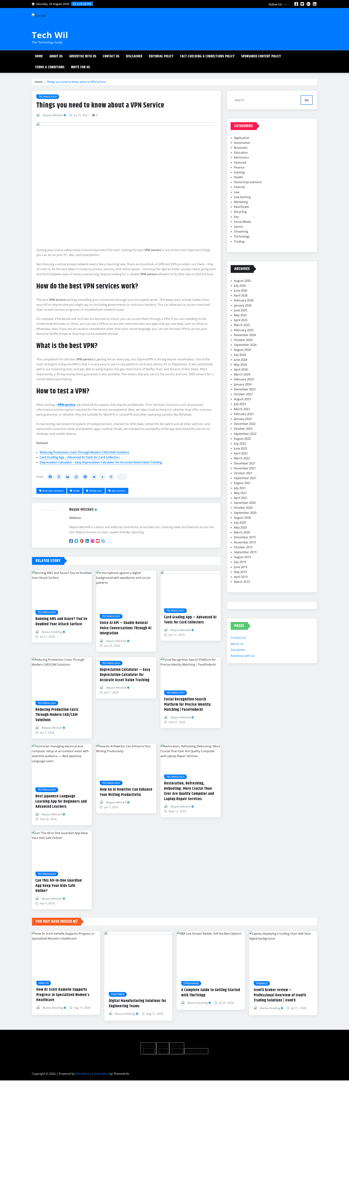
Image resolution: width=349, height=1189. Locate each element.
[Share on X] (58, 476)
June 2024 (240, 360)
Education (241, 153)
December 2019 (245, 537)
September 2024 (245, 345)
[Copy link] (122, 476)
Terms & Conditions (50, 67)
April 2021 (241, 498)
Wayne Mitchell (53, 115)
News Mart (101, 1074)
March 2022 (242, 458)
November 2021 (245, 468)
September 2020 (245, 513)
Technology (242, 236)
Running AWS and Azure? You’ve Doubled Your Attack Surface (61, 621)
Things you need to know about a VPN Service (76, 82)
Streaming (241, 231)
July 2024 (240, 355)
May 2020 (240, 527)
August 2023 (242, 399)
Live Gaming (242, 197)
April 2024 (241, 369)
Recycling (240, 212)
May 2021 (240, 493)
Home (39, 56)
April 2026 (241, 295)
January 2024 (243, 384)
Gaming (239, 172)
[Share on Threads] (111, 476)
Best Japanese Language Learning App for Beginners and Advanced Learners (61, 801)
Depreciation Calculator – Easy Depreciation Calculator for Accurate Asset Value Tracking (101, 462)
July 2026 (240, 286)
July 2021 (240, 488)
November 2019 (245, 542)
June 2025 (240, 310)
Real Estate (241, 207)
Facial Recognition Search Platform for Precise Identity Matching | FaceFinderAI (187, 704)
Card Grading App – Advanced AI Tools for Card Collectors (80, 457)
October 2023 (243, 394)
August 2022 (242, 439)
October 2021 (243, 473)
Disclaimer (134, 56)
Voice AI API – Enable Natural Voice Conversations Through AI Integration (125, 628)
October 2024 (243, 340)
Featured (240, 162)
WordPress (83, 1074)
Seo (236, 217)
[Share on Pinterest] (85, 476)
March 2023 (242, 409)
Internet (239, 187)
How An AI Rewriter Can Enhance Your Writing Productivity (126, 792)
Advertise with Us (82, 56)
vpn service (118, 490)
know (76, 490)
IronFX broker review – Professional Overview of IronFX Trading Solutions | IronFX (280, 995)
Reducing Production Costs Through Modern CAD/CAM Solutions (84, 452)
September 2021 (245, 478)
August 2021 (242, 483)
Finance (239, 167)
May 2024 (240, 365)
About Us (56, 56)
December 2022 (245, 424)
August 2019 (242, 557)
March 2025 (242, 325)
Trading (239, 241)
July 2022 (240, 444)
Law (236, 192)
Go (307, 100)
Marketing (241, 202)
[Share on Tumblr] (102, 476)
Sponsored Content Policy (261, 56)
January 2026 (243, 305)
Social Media (242, 222)
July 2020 (240, 523)
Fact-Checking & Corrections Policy (207, 56)
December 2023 (245, 389)
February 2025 (244, 330)
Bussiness (241, 148)
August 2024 (242, 350)
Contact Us (111, 56)
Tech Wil (50, 34)
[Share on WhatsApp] (76, 476)
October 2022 (243, 429)
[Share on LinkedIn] (67, 476)
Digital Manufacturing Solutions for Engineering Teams (137, 1003)
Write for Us (80, 67)
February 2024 (244, 379)
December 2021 (245, 463)
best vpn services (52, 490)
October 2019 (243, 547)
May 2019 (240, 572)
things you (95, 490)
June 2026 (240, 290)
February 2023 (244, 414)
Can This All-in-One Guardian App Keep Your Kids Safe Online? (58, 885)
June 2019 (240, 567)
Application (241, 138)
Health (238, 177)
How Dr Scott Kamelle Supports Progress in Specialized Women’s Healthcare (63, 995)
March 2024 (242, 374)
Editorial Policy (161, 56)
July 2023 (240, 404)
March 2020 (242, 532)
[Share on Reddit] (93, 476)
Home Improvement (248, 182)
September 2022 (245, 434)
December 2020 (245, 503)
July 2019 (240, 562)
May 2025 (240, 315)
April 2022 (241, 453)
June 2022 (240, 448)
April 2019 (241, 577)
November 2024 (245, 335)
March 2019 (242, 582)
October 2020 (243, 508)
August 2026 (242, 281)
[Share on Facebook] (50, 476)
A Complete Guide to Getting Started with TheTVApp (210, 992)
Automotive (242, 143)
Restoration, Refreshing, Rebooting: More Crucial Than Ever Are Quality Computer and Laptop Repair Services (189, 791)
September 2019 (245, 552)
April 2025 (241, 320)
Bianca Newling (52, 632)
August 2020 (242, 518)
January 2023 (243, 419)
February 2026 (244, 300)
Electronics (241, 157)
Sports (238, 227)
